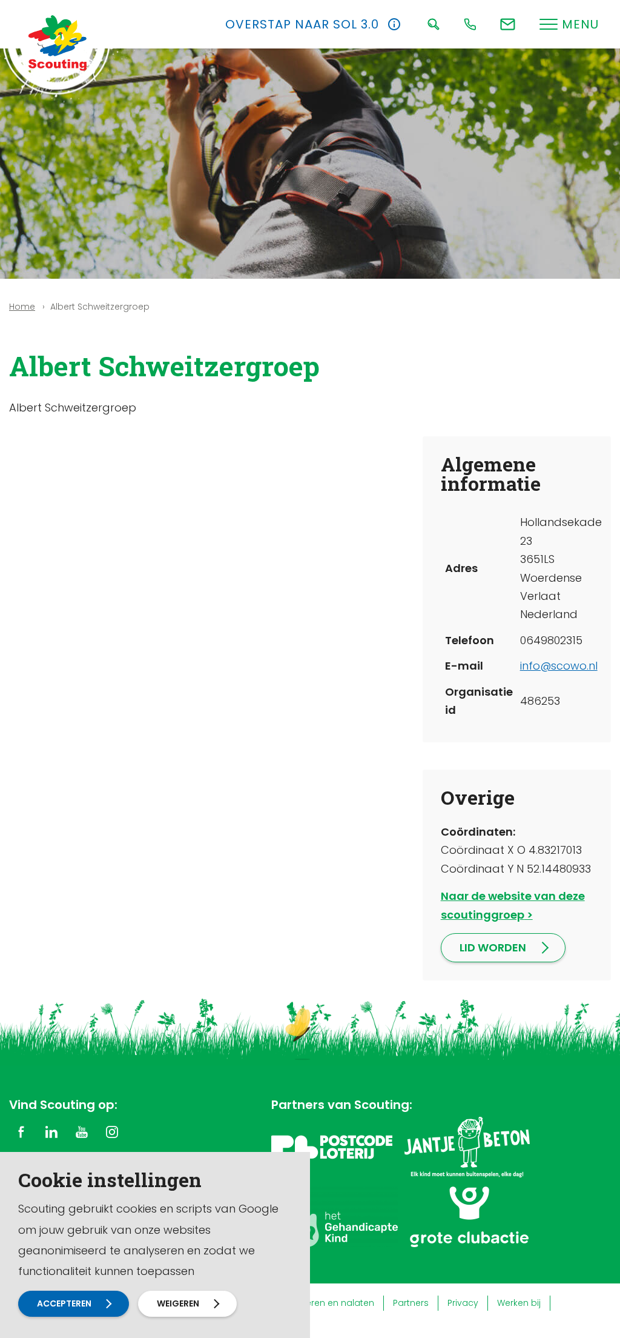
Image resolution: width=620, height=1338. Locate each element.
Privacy (462, 1303)
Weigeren (178, 1303)
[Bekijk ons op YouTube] (82, 1131)
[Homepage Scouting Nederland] (57, 42)
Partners (411, 1303)
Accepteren (64, 1303)
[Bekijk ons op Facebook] (21, 1131)
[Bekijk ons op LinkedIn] (51, 1131)
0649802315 (551, 640)
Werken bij (519, 1303)
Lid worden (493, 947)
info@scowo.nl (559, 665)
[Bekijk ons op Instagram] (112, 1131)
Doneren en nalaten (331, 1303)
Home (22, 307)
